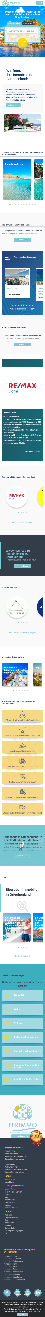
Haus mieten (10, 1164)
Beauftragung (10, 1200)
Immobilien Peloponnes (13, 1261)
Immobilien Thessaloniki (13, 1272)
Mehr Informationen (33, 451)
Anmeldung (9, 1182)
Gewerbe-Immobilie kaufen (16, 1156)
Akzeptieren (22, 1314)
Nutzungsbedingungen (14, 1231)
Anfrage (8, 1197)
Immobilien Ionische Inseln (14, 1280)
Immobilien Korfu (10, 1264)
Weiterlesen (22, 240)
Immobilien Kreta (10, 1256)
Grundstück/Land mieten (14, 1172)
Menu (40, 3)
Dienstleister (10, 1202)
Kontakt (8, 1225)
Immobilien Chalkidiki (12, 1259)
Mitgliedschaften (11, 1217)
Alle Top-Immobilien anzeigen (22, 309)
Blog (6, 1220)
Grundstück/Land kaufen (14, 1159)
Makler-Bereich (11, 1189)
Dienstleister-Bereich (13, 1192)
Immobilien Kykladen (11, 1274)
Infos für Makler (11, 1208)
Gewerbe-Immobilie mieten (16, 1169)
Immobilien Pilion (10, 1266)
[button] (27, 276)
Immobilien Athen (10, 1269)
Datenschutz (10, 1228)
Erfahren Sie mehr (33, 1311)
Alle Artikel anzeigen (22, 956)
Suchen (22, 41)
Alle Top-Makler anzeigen (22, 522)
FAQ (6, 1233)
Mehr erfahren (13, 105)
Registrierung (10, 1179)
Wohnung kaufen (11, 1154)
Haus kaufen (10, 1151)
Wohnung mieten (11, 1167)
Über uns (8, 1215)
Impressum (9, 1223)
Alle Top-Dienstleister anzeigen (22, 633)
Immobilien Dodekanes (12, 1277)
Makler (7, 1194)
